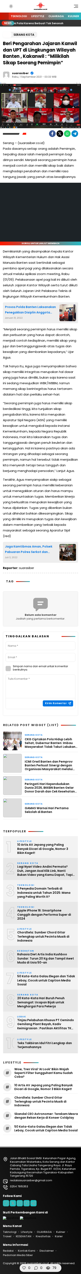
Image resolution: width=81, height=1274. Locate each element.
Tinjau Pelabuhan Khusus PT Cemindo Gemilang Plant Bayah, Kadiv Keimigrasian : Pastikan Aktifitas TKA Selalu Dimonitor (45, 1024)
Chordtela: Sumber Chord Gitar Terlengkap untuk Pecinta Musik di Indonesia (43, 936)
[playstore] (28, 1218)
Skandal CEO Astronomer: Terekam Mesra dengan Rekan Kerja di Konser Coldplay (46, 1115)
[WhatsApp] (67, 133)
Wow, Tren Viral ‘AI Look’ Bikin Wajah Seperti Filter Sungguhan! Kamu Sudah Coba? (43, 1073)
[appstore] (11, 1218)
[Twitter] (59, 133)
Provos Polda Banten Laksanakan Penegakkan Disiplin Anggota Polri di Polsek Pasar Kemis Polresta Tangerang (30, 310)
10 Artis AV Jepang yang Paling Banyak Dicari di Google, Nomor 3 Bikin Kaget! (42, 849)
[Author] (6, 75)
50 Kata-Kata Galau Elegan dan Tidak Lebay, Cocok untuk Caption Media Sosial (46, 980)
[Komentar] (36, 1267)
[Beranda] (4, 16)
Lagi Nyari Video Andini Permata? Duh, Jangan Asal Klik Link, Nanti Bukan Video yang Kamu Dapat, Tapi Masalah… (45, 871)
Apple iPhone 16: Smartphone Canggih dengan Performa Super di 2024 (44, 915)
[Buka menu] (74, 7)
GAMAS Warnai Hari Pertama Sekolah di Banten (47, 810)
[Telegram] (74, 133)
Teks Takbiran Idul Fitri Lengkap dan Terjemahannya (44, 1045)
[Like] (24, 1267)
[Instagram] (20, 1203)
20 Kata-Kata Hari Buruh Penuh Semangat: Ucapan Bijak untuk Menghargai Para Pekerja (41, 1002)
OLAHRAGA (56, 16)
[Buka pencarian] (5, 6)
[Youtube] (26, 1203)
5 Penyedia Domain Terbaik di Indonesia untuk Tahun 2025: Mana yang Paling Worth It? (43, 893)
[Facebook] (52, 133)
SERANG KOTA (24, 35)
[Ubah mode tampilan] (10, 6)
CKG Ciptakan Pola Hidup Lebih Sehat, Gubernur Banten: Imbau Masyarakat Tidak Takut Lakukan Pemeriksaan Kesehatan (50, 743)
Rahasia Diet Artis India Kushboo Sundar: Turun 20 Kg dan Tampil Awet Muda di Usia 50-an (45, 958)
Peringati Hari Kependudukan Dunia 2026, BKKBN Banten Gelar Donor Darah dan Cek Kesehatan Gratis (50, 788)
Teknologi (19, 16)
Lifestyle (37, 16)
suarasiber (20, 73)
